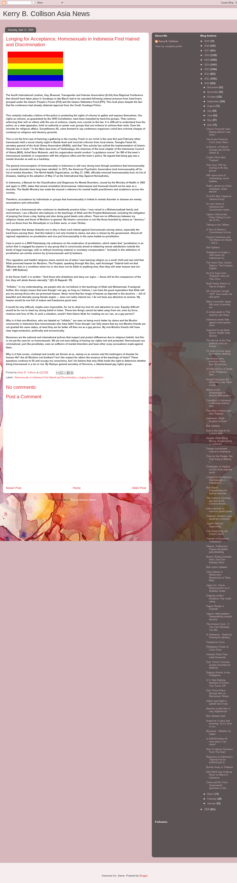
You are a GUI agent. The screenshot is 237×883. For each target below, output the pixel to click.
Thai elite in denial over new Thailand (218, 412)
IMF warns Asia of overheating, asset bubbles (217, 178)
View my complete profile (168, 46)
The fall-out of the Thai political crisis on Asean (218, 343)
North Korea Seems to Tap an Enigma (218, 285)
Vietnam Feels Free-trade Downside (217, 656)
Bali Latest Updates (216, 567)
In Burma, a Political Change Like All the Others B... (218, 150)
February (212, 798)
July (209, 110)
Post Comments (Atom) (83, 499)
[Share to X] (65, 373)
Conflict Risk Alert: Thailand (216, 159)
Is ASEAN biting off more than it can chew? (216, 741)
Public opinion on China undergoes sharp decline (218, 189)
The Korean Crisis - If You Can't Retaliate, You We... (218, 627)
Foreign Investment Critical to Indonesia (218, 450)
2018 (207, 45)
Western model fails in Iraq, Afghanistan (218, 710)
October (211, 96)
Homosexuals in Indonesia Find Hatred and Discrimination (45, 377)
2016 (207, 55)
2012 (207, 73)
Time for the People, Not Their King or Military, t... (219, 459)
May (210, 120)
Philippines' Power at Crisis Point (217, 648)
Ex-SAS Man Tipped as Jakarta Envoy (219, 198)
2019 (207, 41)
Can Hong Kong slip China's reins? (217, 532)
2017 (207, 50)
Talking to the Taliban (217, 224)
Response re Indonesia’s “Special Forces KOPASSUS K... (219, 759)
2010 (207, 83)
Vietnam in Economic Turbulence (217, 540)
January (211, 803)
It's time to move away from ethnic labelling (218, 352)
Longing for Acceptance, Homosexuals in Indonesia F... (219, 480)
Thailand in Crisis (215, 642)
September (213, 101)
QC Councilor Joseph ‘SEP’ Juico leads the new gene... (219, 294)
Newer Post (13, 488)
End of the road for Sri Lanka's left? (218, 432)
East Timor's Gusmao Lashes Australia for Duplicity (218, 665)
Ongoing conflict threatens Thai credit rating (218, 598)
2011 (207, 78)
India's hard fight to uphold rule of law (217, 702)
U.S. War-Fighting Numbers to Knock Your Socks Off (217, 683)
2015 (207, 59)
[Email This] (58, 373)
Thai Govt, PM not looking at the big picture (216, 168)
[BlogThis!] (61, 373)
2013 (207, 69)
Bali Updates (213, 247)
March (211, 794)
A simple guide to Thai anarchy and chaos (218, 313)
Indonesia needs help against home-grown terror (218, 322)
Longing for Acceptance (90, 377)
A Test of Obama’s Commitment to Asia (218, 231)
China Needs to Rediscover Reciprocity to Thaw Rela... (218, 576)
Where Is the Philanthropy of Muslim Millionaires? (218, 392)
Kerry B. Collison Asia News (46, 14)
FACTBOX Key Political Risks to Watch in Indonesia (219, 775)
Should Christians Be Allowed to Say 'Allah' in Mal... (219, 382)
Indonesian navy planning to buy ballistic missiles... (217, 361)
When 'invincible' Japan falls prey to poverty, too (218, 304)
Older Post (139, 488)
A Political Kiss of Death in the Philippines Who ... (219, 372)
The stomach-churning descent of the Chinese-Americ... (218, 501)
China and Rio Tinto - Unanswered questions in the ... (217, 785)
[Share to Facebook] (68, 373)
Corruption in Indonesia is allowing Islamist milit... (218, 403)
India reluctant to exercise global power (219, 510)
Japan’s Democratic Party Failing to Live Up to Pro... (218, 217)
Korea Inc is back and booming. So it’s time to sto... (219, 723)
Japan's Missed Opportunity (214, 525)
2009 (207, 809)
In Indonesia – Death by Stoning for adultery (219, 636)
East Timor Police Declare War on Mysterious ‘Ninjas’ (217, 693)
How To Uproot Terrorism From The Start (219, 751)
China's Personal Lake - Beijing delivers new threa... (219, 132)
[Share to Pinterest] (72, 373)
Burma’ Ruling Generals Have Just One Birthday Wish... (219, 559)
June (210, 115)
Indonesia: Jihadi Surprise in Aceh (216, 420)
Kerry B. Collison (168, 41)
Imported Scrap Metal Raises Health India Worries (218, 333)
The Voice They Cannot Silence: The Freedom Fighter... (219, 265)
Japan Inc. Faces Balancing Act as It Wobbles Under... (217, 588)
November (213, 92)
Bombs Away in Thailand (219, 767)
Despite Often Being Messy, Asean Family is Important (219, 441)
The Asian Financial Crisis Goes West (217, 141)
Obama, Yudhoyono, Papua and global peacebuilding (217, 549)
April (210, 125)
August (211, 106)
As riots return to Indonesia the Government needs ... (219, 206)
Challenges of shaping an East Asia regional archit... (219, 469)
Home (77, 488)
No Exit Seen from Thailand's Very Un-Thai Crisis (218, 276)
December (213, 87)
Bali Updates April (215, 716)
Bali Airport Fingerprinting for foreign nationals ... (218, 490)
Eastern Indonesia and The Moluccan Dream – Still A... (219, 240)
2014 (207, 64)
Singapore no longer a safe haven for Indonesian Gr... (218, 255)
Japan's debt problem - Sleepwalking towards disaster (219, 616)
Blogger (143, 875)
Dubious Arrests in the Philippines (218, 674)
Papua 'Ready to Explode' (215, 607)
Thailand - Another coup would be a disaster (219, 517)
